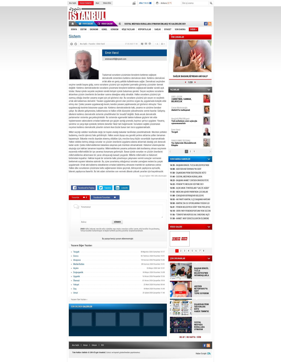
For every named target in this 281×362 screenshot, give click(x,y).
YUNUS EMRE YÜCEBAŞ (183, 142)
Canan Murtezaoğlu (180, 109)
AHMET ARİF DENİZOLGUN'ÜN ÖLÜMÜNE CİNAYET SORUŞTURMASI (189, 220)
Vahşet (76, 284)
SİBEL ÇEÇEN (181, 99)
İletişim (94, 345)
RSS (102, 345)
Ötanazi (76, 280)
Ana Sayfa (72, 3)
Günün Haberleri (86, 3)
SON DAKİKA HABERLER (180, 159)
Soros (75, 256)
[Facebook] (71, 44)
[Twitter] (75, 44)
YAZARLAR (174, 90)
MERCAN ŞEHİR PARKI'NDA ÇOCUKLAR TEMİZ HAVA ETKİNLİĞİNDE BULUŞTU (189, 193)
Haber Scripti (201, 353)
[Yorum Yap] (142, 44)
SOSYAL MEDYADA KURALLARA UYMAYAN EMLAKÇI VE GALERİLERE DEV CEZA (189, 178)
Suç (75, 289)
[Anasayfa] (73, 23)
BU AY (182, 337)
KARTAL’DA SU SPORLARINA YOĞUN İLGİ (190, 203)
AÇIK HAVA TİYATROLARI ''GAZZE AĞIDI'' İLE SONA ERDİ (189, 190)
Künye (85, 345)
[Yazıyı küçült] (156, 44)
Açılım (76, 268)
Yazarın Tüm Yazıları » (79, 299)
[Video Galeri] (105, 23)
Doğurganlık (78, 272)
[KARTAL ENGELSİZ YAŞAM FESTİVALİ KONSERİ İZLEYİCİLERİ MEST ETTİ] (180, 238)
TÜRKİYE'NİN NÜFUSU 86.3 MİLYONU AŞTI (190, 214)
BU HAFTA (191, 337)
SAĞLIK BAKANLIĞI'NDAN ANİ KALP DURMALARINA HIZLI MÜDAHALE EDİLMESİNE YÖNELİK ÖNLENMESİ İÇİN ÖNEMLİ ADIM (190, 77)
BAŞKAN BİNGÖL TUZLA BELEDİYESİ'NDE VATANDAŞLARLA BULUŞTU (189, 167)
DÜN (199, 337)
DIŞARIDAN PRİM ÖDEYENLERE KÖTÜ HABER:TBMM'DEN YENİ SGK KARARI (188, 174)
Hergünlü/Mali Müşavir (184, 121)
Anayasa (77, 260)
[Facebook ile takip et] (206, 23)
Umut (75, 293)
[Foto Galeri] (86, 23)
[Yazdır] (150, 44)
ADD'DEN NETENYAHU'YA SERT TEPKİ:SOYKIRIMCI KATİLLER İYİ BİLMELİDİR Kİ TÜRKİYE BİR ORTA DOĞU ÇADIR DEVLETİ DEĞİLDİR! (201, 290)
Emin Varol (175, 130)
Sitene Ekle (107, 3)
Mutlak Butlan (78, 264)
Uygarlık (76, 276)
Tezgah (76, 252)
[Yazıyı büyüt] (163, 44)
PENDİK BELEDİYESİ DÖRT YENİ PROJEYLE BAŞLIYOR (190, 209)
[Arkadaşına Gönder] (146, 44)
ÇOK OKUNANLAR (177, 258)
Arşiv (97, 3)
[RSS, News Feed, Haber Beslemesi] (209, 23)
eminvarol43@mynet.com (115, 59)
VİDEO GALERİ (176, 227)
